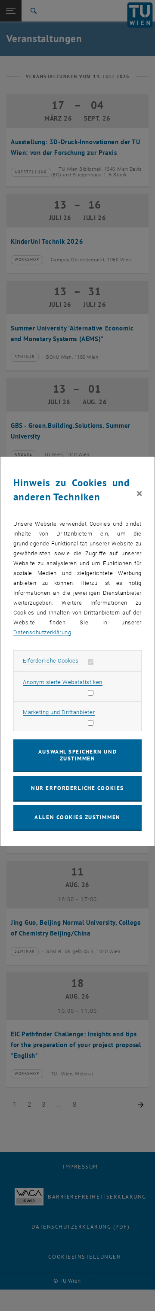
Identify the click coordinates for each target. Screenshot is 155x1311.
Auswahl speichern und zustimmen (77, 755)
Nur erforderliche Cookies (77, 788)
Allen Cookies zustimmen (77, 817)
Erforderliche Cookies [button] (51, 660)
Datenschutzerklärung (42, 632)
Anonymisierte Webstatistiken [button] (62, 682)
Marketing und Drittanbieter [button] (59, 712)
